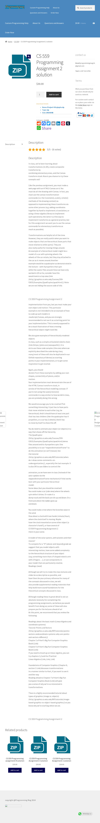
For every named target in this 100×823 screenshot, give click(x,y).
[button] (29, 56)
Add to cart (54, 94)
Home (10, 41)
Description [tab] (10, 144)
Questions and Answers (38, 13)
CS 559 (16, 41)
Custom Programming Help (40, 8)
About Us (56, 8)
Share (46, 128)
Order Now (55, 13)
